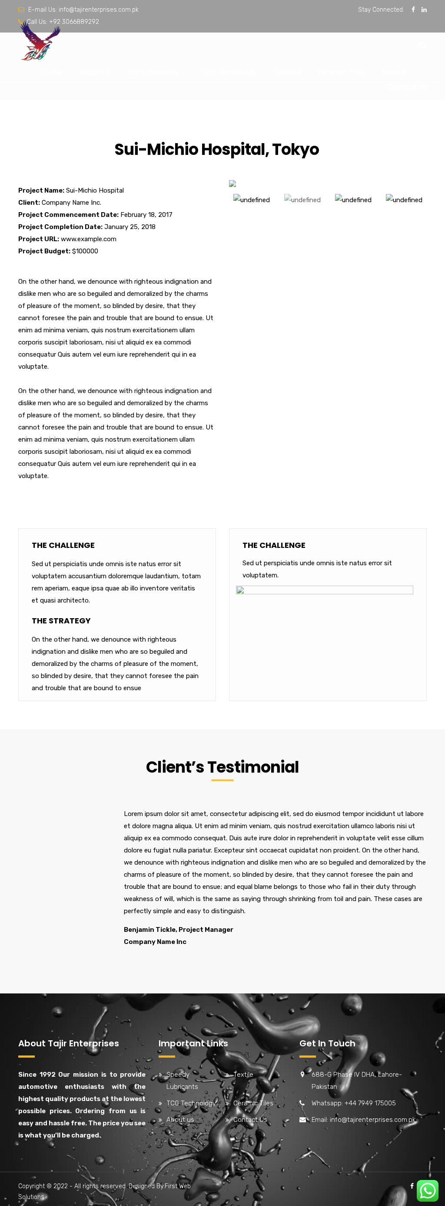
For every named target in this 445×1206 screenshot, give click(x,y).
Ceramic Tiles (341, 72)
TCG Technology (229, 72)
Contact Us (407, 87)
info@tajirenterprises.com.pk (99, 9)
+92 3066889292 (74, 22)
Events (394, 72)
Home (52, 72)
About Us (94, 72)
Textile (243, 1074)
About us (180, 1120)
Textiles (287, 72)
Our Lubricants (152, 72)
